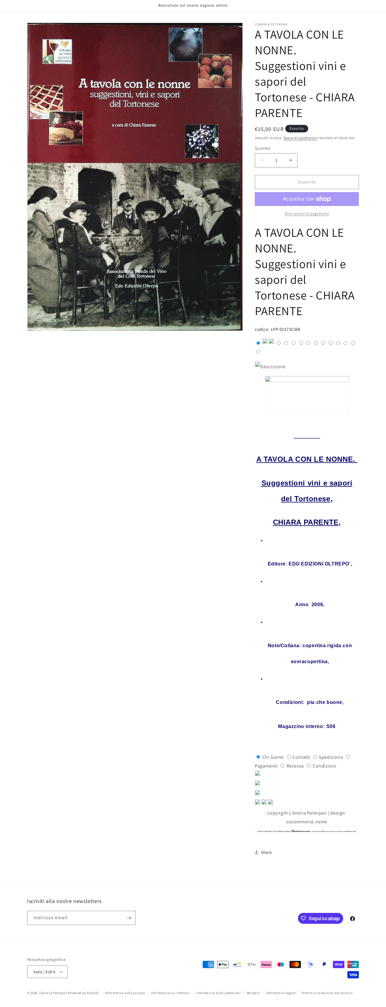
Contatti (301, 757)
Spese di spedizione (300, 137)
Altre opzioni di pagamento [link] (307, 213)
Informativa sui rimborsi (170, 993)
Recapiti (253, 993)
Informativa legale (281, 993)
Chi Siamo (273, 757)
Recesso (295, 766)
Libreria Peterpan (53, 993)
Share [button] (266, 852)
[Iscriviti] (128, 918)
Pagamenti (266, 766)
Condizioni (325, 766)
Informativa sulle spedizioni (218, 993)
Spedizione (331, 757)
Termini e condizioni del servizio (327, 993)
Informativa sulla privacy (125, 993)
